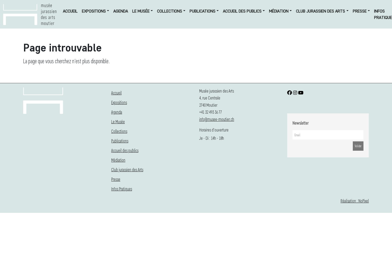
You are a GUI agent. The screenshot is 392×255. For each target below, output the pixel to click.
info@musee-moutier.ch (216, 119)
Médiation (279, 11)
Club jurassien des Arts (320, 11)
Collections (169, 11)
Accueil (70, 11)
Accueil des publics (242, 11)
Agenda (120, 11)
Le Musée (141, 11)
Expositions (94, 11)
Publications (202, 11)
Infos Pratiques (121, 189)
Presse (360, 11)
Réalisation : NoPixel (355, 201)
